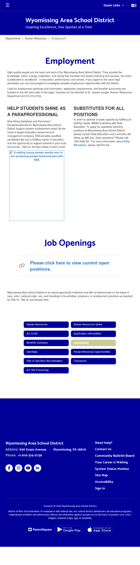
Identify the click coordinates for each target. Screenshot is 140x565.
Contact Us (103, 449)
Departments (12, 38)
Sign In (100, 488)
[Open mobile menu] (7, 5)
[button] (114, 5)
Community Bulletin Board (115, 456)
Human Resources (35, 38)
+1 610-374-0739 (30, 455)
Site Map (101, 475)
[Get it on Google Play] (69, 529)
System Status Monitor (112, 469)
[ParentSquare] (40, 529)
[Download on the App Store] (99, 529)
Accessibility (104, 482)
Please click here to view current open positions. (69, 266)
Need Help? (103, 443)
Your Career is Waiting (111, 462)
